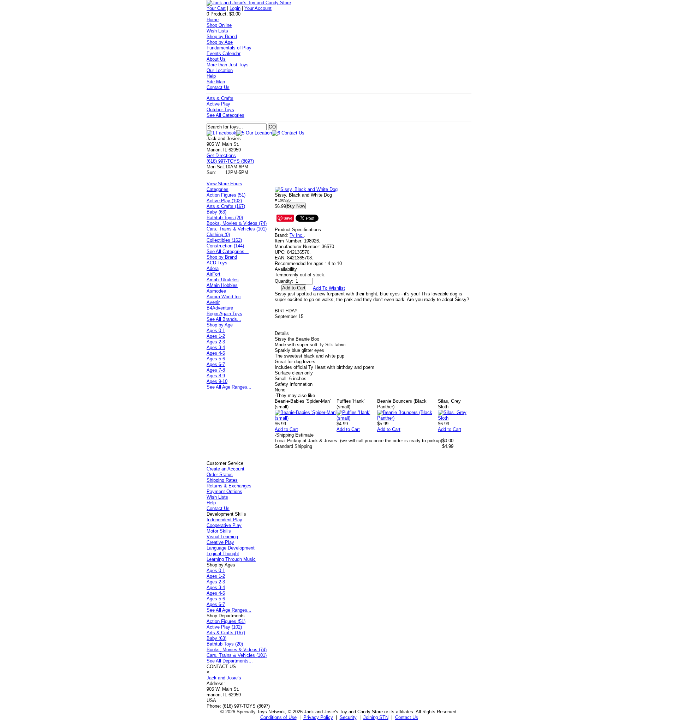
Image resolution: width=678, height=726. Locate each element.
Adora (213, 268)
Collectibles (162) (224, 240)
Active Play (218, 104)
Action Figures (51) (226, 195)
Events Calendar (223, 53)
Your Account (258, 8)
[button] (306, 189)
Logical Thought (223, 553)
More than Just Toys (228, 64)
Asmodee (216, 291)
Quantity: (284, 281)
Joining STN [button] (375, 717)
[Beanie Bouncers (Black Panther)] (407, 418)
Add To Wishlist (329, 288)
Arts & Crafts (220, 98)
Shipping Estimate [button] (294, 435)
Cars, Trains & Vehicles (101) (237, 229)
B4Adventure (220, 308)
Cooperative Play (224, 525)
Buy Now (296, 206)
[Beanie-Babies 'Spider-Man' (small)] (306, 418)
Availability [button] (286, 269)
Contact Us (218, 87)
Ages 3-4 (216, 347)
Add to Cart (286, 429)
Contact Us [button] (406, 717)
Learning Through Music (231, 559)
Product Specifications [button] (298, 229)
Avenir (213, 302)
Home (213, 19)
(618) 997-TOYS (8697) (230, 161)
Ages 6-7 (216, 364)
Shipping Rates (222, 480)
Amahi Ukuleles (223, 279)
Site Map (216, 81)
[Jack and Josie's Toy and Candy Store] (249, 2)
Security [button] (348, 717)
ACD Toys (217, 262)
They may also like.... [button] (298, 395)
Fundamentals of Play (229, 47)
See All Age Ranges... (229, 387)
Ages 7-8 (216, 370)
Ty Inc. (297, 235)
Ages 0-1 (216, 330)
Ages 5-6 (216, 358)
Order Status (220, 474)
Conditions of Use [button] (278, 717)
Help (211, 76)
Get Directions (221, 155)
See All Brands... (224, 319)
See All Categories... (228, 251)
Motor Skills (219, 531)
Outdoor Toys (220, 109)
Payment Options (224, 491)
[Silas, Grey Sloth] (454, 418)
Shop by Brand (222, 36)
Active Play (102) (224, 200)
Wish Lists (217, 31)
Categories (217, 189)
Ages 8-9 (216, 375)
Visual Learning (222, 536)
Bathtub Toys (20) (225, 217)
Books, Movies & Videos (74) (237, 223)
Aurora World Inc (224, 296)
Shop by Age (220, 42)
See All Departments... (230, 661)
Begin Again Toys (224, 313)
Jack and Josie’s (224, 677)
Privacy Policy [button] (318, 717)
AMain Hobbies (222, 285)
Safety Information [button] (294, 384)
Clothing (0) (218, 234)
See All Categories (225, 115)
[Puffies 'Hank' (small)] (357, 418)
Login (235, 8)
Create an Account (225, 469)
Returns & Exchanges (229, 485)
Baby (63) (216, 212)
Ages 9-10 (217, 381)
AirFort (213, 274)
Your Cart (216, 8)
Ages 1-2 (216, 336)
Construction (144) (225, 245)
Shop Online (219, 25)
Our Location (220, 70)
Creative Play (220, 542)
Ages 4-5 (216, 353)
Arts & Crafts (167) (226, 206)
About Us (216, 59)
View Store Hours (224, 183)
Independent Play (224, 519)
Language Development (231, 548)
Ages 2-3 (216, 341)
